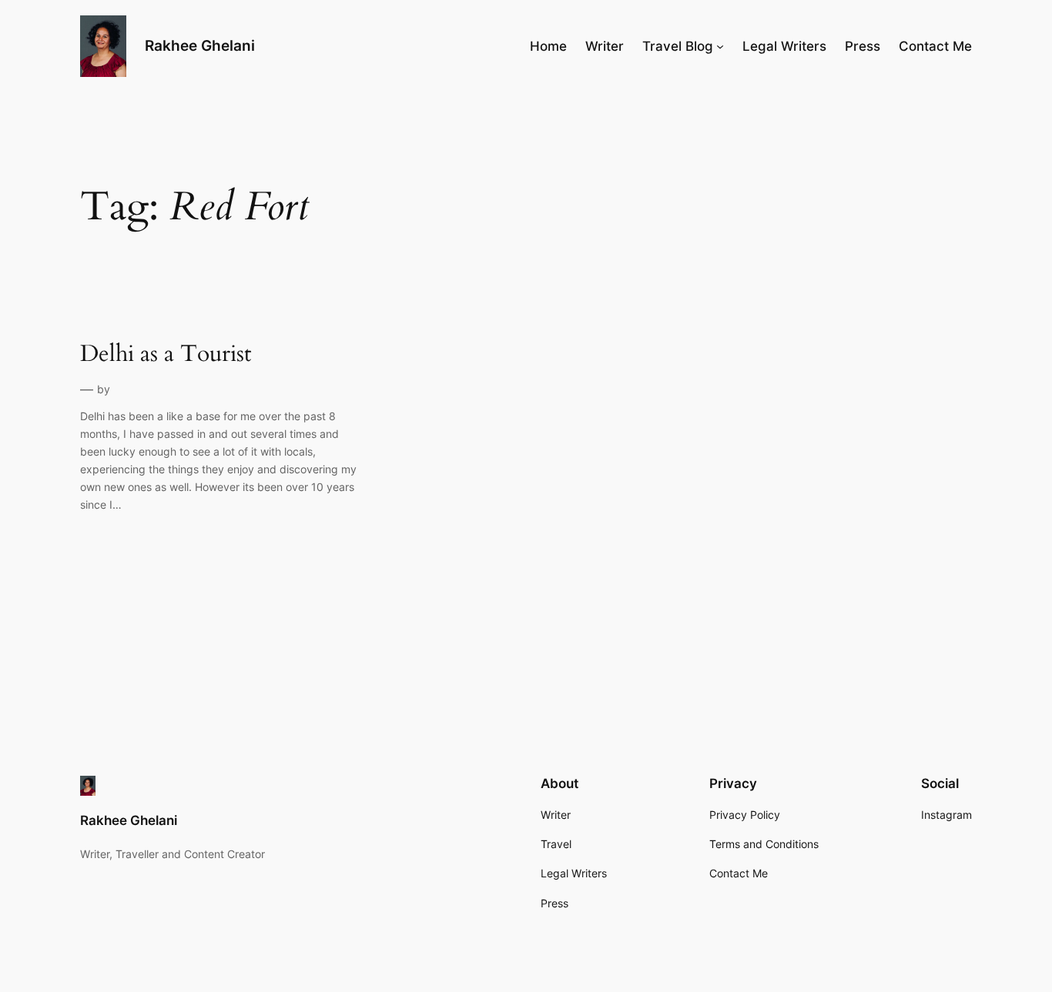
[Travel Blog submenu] (720, 46)
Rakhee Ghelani (200, 45)
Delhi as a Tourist (165, 355)
